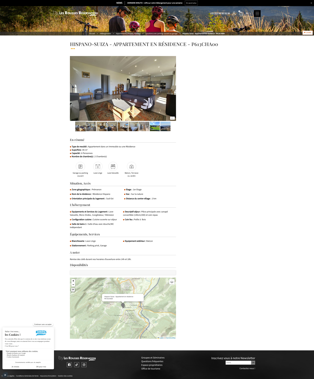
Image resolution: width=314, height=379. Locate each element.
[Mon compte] (234, 13)
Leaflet (161, 338)
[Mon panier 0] (241, 13)
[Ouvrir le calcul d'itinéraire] (73, 290)
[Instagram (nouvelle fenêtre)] (84, 364)
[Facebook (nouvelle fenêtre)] (69, 364)
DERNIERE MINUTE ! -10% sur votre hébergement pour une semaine (154, 3)
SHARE (308, 32)
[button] (241, 13)
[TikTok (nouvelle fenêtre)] (76, 364)
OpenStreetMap (170, 338)
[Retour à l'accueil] (75, 13)
